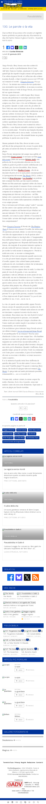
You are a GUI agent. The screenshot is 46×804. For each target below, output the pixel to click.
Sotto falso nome (34, 430)
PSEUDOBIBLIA (11, 536)
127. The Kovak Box (10, 652)
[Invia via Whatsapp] (21, 47)
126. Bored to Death (29, 652)
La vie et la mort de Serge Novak (30, 331)
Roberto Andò (30, 159)
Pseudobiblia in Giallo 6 (14, 542)
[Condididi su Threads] (17, 47)
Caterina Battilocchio (35, 9)
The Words (27, 175)
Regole (23, 762)
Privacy (17, 762)
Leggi (20, 670)
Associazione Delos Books (21, 774)
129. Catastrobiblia (33, 634)
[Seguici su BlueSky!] (19, 577)
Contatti (39, 762)
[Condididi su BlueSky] (12, 47)
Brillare (14, 9)
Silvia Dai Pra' (5, 9)
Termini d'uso (8, 762)
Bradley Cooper (24, 170)
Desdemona (7, 740)
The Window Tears (32, 438)
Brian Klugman (15, 178)
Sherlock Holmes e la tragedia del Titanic (18, 605)
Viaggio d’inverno (27, 81)
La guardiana (22, 9)
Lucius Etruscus (16, 51)
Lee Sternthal (27, 178)
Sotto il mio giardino (10, 614)
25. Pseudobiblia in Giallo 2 (27, 596)
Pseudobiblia (34, 16)
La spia (17, 666)
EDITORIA (9, 463)
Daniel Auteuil (16, 156)
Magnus (5, 750)
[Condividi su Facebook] (8, 47)
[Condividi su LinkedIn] (25, 47)
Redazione (31, 762)
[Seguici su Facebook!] (10, 577)
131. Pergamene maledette (13, 634)
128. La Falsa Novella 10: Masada (15, 643)
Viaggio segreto (27, 614)
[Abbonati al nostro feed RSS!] (35, 577)
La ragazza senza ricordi (14, 469)
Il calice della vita (11, 506)
